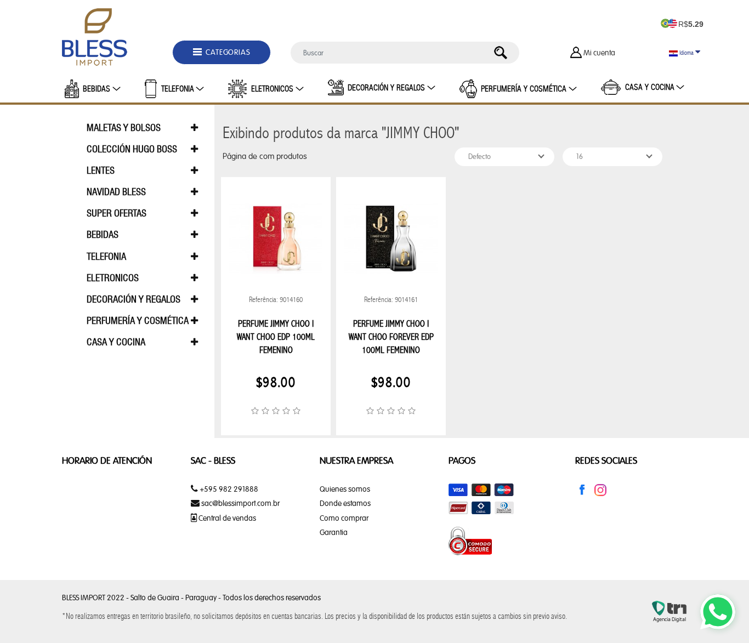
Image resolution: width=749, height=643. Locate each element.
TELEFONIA (177, 89)
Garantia (334, 532)
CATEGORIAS (227, 52)
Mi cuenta (599, 52)
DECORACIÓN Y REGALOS (386, 88)
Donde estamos (345, 503)
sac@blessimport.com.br (240, 503)
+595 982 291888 (228, 489)
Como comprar (344, 518)
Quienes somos (345, 489)
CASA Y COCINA (649, 87)
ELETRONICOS (272, 89)
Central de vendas (226, 518)
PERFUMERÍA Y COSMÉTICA (523, 89)
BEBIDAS (96, 89)
